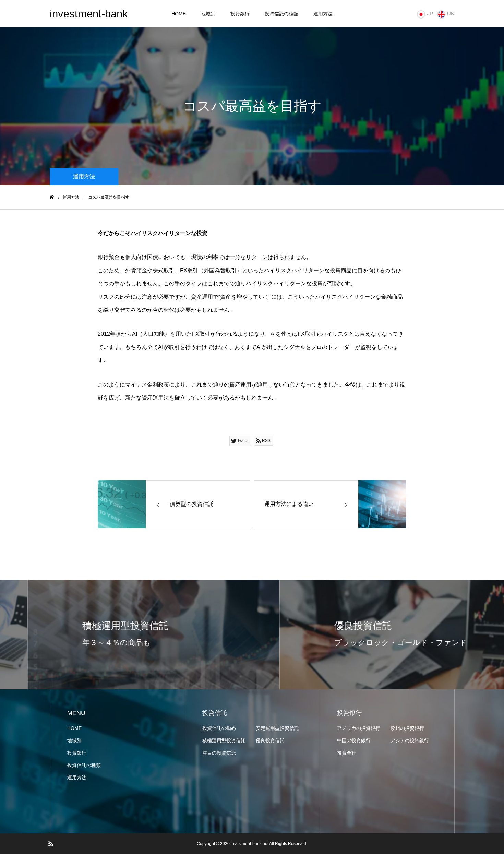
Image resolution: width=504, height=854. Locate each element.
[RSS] (50, 843)
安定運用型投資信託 (277, 728)
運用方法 (323, 13)
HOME (178, 13)
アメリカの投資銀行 (358, 728)
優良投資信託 (270, 740)
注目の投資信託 (219, 753)
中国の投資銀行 (354, 740)
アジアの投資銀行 (410, 740)
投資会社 (346, 753)
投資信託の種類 (281, 13)
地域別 (208, 13)
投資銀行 (240, 13)
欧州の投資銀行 (407, 728)
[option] (126, 634)
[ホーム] (52, 197)
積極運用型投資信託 (223, 740)
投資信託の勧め (219, 728)
